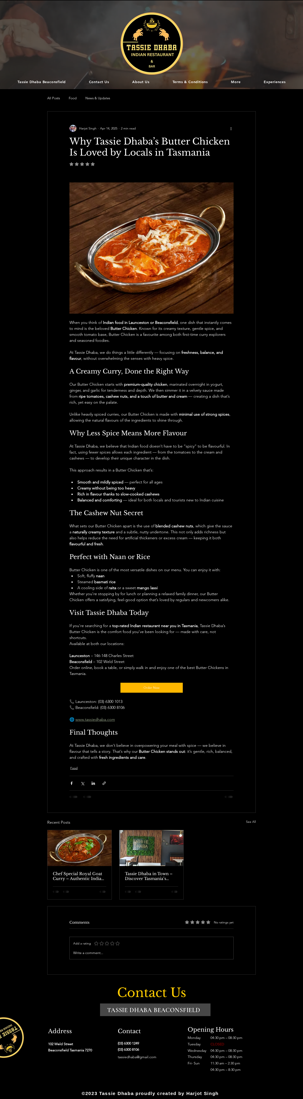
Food (73, 98)
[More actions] (231, 128)
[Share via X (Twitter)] (82, 783)
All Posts (53, 98)
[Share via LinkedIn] (93, 783)
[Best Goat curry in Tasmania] (79, 848)
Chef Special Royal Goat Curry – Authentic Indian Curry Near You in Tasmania (78, 876)
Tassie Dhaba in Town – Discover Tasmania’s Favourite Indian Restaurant (149, 876)
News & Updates (97, 98)
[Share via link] (104, 783)
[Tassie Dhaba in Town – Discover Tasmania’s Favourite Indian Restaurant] (152, 848)
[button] (235, 82)
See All (251, 822)
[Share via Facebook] (71, 783)
